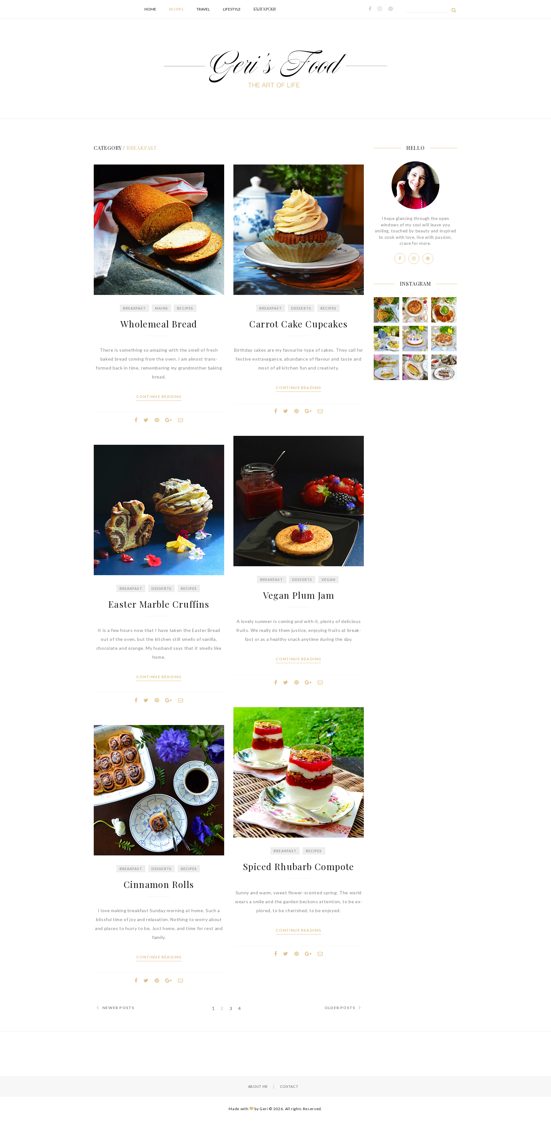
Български (264, 9)
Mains (161, 308)
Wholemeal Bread (159, 324)
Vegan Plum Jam (298, 595)
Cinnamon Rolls (159, 884)
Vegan (328, 579)
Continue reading (158, 396)
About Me (258, 1086)
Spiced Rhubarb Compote (298, 866)
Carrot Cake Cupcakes (298, 324)
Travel (203, 9)
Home (150, 9)
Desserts (301, 308)
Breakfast (134, 308)
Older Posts (340, 1008)
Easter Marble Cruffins (158, 604)
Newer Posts (118, 1008)
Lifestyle (232, 9)
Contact (289, 1086)
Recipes (176, 9)
